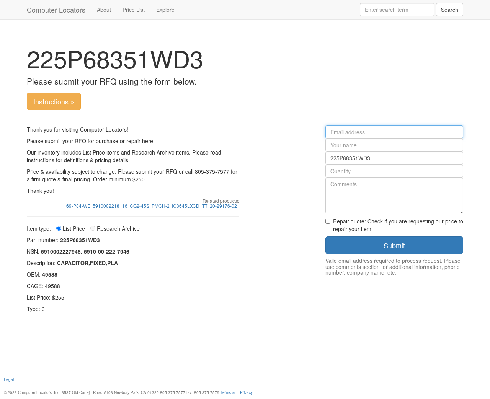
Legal (9, 379)
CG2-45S (139, 205)
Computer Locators (56, 10)
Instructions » (53, 101)
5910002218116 (110, 205)
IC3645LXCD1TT (189, 205)
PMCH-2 (161, 205)
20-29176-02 (223, 205)
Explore (165, 9)
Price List (133, 9)
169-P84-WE (77, 205)
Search (449, 9)
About (104, 9)
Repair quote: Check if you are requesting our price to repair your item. (398, 225)
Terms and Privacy (236, 392)
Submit (394, 245)
